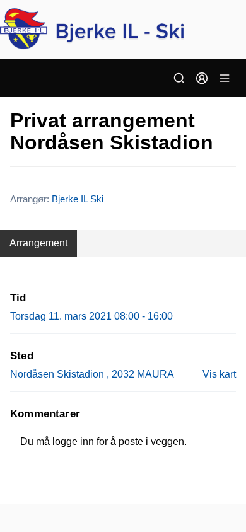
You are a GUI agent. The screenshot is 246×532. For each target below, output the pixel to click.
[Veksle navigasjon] (224, 78)
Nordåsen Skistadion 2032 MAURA (92, 374)
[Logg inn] (201, 78)
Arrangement (38, 243)
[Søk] (179, 78)
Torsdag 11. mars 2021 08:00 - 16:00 (91, 316)
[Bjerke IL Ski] (123, 29)
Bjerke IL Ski (77, 199)
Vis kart (219, 374)
